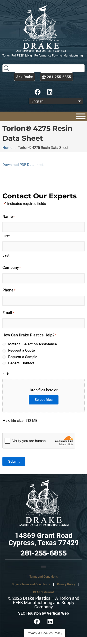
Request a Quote (21, 350)
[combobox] (43, 68)
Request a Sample (22, 357)
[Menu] (81, 116)
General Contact (21, 363)
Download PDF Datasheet (23, 165)
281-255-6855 (44, 553)
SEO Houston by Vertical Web (43, 613)
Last (5, 255)
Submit (14, 461)
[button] (43, 566)
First (6, 236)
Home (7, 147)
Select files (44, 399)
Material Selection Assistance (32, 344)
